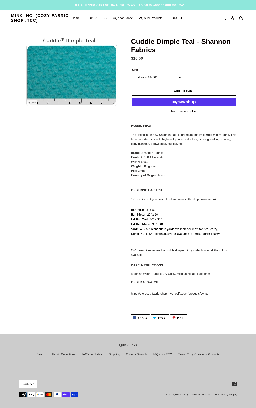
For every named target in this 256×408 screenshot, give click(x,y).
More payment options (184, 111)
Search (41, 354)
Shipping (114, 354)
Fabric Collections (63, 354)
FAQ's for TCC (162, 354)
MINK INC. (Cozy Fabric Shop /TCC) (40, 18)
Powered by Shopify (226, 394)
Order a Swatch (136, 354)
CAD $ (27, 384)
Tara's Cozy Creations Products (199, 354)
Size (135, 69)
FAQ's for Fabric (92, 354)
